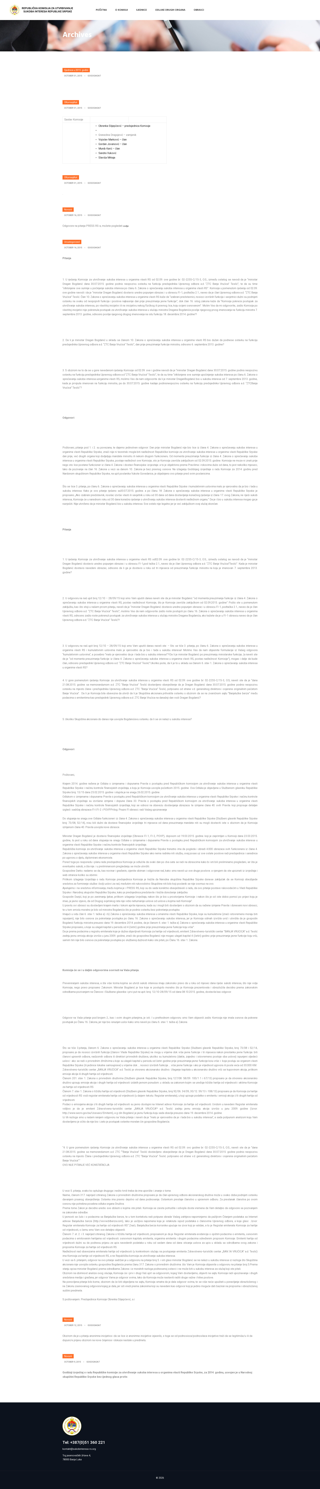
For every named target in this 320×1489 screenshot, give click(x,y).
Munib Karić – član (109, 148)
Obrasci (199, 10)
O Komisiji (121, 10)
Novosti (68, 209)
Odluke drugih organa (170, 10)
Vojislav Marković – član (112, 139)
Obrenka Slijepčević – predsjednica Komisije (124, 125)
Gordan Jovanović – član (112, 144)
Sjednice (141, 10)
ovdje (125, 226)
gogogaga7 (94, 75)
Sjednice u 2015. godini (76, 70)
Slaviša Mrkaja (106, 157)
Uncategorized (72, 242)
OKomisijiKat (70, 102)
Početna (101, 10)
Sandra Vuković (107, 153)
